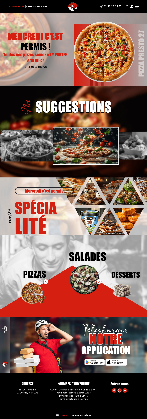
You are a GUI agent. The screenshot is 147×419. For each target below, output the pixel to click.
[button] (98, 281)
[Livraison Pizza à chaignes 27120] (73, 6)
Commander (16, 6)
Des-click (65, 415)
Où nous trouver (36, 6)
